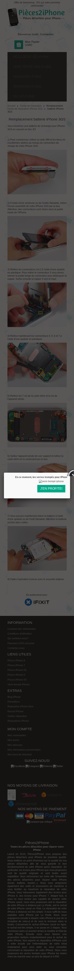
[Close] (70, 472)
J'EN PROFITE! (51, 488)
